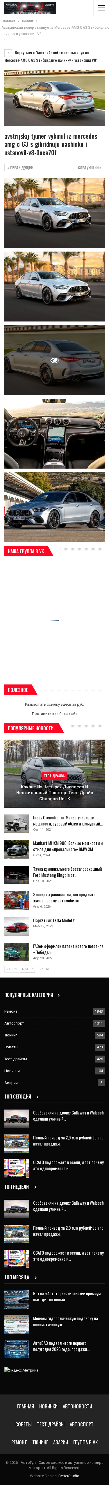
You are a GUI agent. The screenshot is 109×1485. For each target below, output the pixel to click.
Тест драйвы (54, 775)
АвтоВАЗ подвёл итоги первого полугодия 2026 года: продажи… (61, 1346)
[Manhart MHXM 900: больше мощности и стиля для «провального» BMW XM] (16, 849)
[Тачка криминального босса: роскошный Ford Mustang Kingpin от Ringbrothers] (16, 875)
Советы (11, 1047)
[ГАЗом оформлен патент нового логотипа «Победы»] (16, 952)
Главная (25, 1406)
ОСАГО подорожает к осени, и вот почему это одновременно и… (68, 1165)
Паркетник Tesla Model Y (54, 920)
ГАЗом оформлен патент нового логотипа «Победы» (68, 949)
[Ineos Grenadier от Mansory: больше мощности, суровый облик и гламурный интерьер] (16, 823)
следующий (88, 167)
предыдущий (21, 167)
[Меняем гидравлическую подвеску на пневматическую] (16, 1324)
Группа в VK (85, 1442)
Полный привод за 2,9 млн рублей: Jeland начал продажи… (68, 1140)
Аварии (11, 1083)
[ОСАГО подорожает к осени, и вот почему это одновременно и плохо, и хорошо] (16, 1168)
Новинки (12, 1071)
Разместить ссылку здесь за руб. (54, 704)
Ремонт (10, 1011)
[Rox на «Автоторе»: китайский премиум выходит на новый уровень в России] (16, 1299)
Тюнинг (10, 1035)
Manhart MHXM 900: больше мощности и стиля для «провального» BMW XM (68, 846)
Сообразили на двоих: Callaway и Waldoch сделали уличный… (68, 1115)
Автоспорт (14, 1023)
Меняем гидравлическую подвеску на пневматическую (65, 1321)
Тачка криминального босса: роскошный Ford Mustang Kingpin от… (67, 872)
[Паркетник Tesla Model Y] (16, 926)
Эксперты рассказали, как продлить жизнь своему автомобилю (64, 897)
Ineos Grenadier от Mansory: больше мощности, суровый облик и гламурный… (68, 820)
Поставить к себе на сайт (54, 713)
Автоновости (77, 1406)
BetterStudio (68, 1476)
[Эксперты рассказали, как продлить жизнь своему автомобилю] (16, 900)
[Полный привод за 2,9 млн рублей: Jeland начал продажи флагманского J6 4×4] (16, 1143)
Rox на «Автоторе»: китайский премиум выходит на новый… (67, 1296)
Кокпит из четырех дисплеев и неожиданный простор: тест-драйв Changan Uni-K (54, 792)
